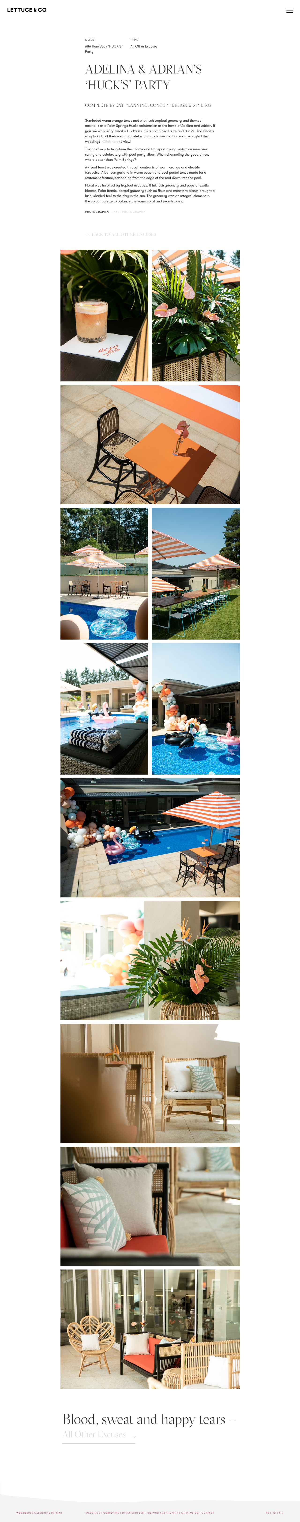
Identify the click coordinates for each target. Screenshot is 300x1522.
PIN (281, 1512)
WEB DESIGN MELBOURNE (33, 1512)
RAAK (59, 1512)
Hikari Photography (128, 212)
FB (267, 1512)
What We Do (190, 1512)
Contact (208, 1512)
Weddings (93, 1512)
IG (274, 1512)
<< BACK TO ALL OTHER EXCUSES (120, 234)
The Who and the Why (162, 1512)
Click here (110, 141)
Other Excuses (133, 1512)
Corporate (111, 1512)
